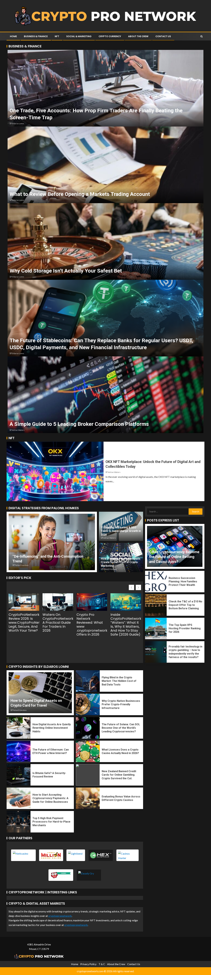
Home (13, 36)
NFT (57, 36)
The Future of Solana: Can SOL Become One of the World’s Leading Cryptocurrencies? (121, 728)
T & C (102, 964)
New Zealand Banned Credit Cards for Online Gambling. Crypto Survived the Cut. (119, 775)
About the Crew (138, 36)
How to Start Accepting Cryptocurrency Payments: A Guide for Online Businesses (50, 798)
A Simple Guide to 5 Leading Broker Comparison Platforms (79, 424)
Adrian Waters (18, 430)
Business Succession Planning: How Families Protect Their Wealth (183, 581)
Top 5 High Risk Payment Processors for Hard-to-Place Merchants (51, 822)
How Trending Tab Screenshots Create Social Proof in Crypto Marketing (120, 562)
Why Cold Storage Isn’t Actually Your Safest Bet (66, 271)
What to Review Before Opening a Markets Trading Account (80, 194)
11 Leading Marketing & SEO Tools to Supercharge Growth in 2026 (121, 531)
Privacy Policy (88, 964)
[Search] (201, 36)
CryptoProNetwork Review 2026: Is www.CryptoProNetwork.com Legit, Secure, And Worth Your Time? (24, 622)
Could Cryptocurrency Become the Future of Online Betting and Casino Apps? (174, 557)
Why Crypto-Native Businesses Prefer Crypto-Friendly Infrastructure (121, 704)
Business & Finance (36, 36)
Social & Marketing (78, 36)
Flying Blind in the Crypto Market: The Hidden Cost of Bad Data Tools (119, 681)
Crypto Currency (110, 36)
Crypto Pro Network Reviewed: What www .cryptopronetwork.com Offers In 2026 (91, 624)
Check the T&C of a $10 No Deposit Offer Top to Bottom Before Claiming (185, 605)
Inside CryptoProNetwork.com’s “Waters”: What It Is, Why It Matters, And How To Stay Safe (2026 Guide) (125, 624)
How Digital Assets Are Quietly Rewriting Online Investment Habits (51, 728)
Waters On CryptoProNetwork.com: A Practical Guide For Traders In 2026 (58, 622)
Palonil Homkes (22, 565)
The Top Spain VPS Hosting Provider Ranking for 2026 (185, 628)
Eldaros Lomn (18, 123)
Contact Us (163, 36)
